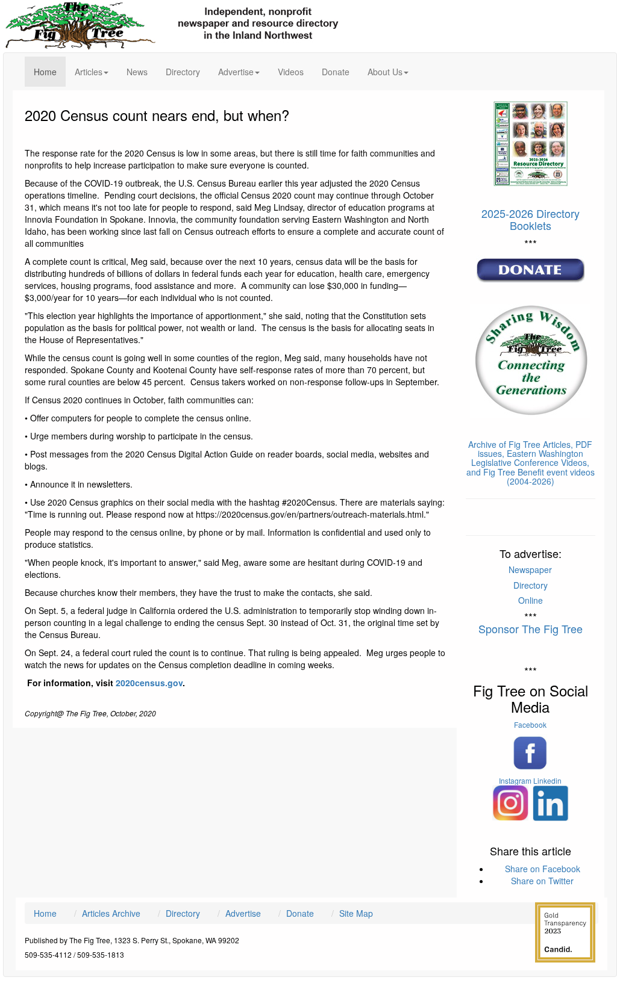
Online (530, 600)
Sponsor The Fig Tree (530, 628)
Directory (183, 72)
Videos (291, 72)
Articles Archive (111, 913)
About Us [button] (385, 72)
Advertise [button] (236, 72)
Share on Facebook (542, 869)
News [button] (137, 72)
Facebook (530, 724)
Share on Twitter (542, 881)
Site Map (356, 913)
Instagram (515, 780)
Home (50, 71)
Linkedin (547, 780)
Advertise (243, 913)
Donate (335, 72)
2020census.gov (149, 683)
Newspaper (530, 569)
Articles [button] (88, 72)
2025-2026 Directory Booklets (530, 219)
